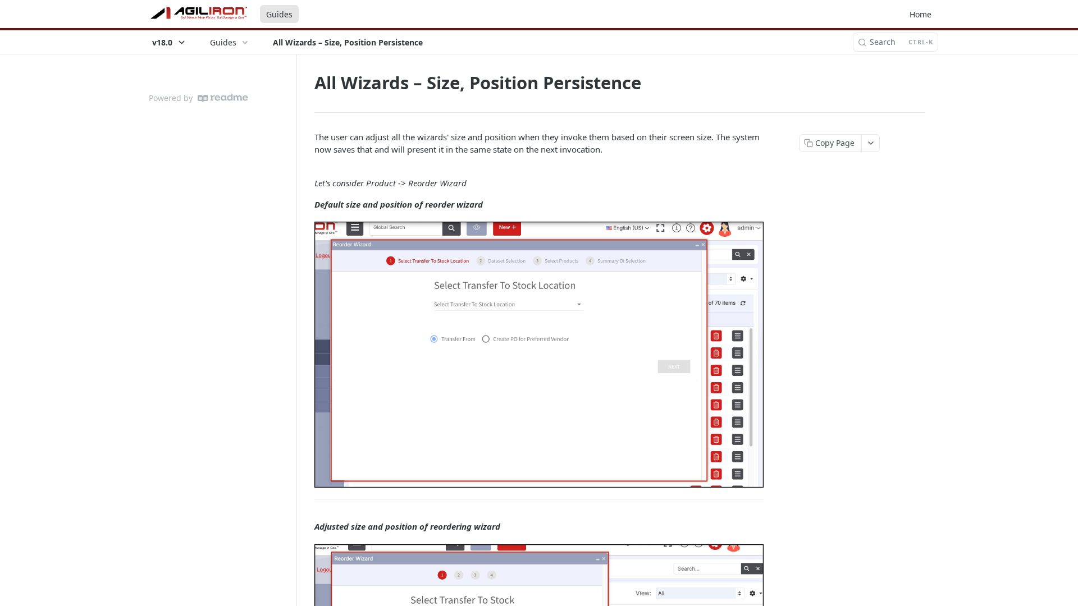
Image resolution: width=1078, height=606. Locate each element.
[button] (539, 354)
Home (920, 14)
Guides (279, 14)
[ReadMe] (223, 98)
